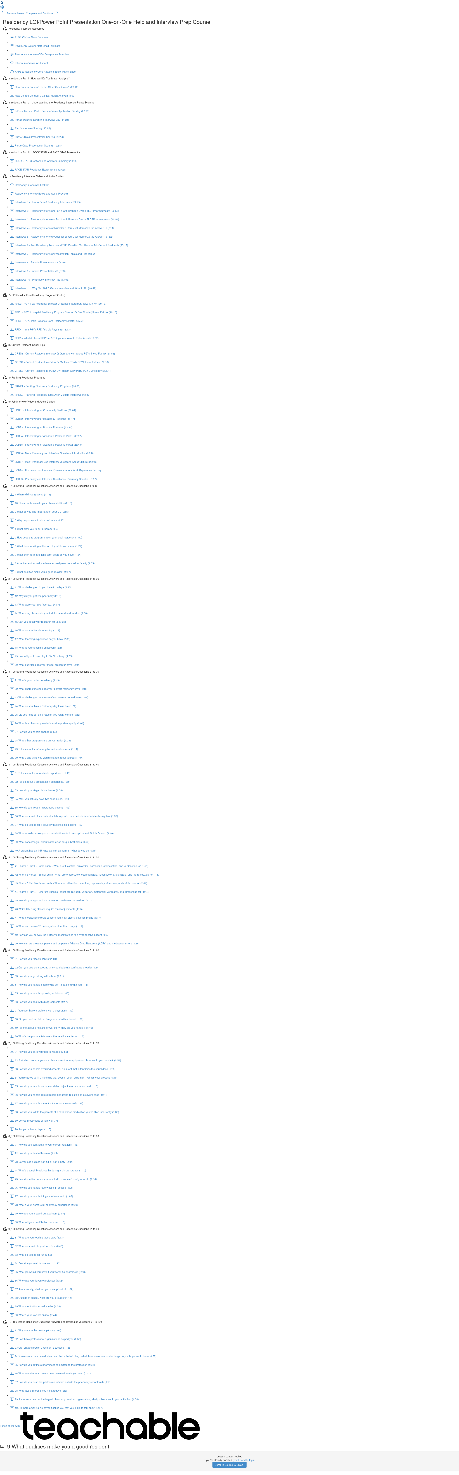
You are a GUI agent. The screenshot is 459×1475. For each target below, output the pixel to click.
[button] (2, 3)
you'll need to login (244, 1460)
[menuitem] (2, 8)
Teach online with (10, 1425)
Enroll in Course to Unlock (229, 1465)
